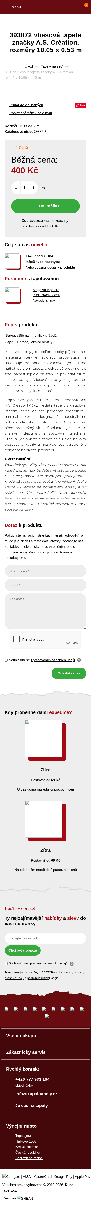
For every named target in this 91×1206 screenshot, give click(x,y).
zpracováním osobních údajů (53, 660)
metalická (39, 335)
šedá (52, 335)
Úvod (29, 66)
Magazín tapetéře (46, 290)
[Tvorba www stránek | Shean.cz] (25, 1198)
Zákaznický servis (26, 1052)
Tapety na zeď (52, 66)
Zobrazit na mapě (29, 1158)
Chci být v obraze (22, 950)
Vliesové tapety (18, 351)
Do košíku (49, 206)
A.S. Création (16, 405)
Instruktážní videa (46, 295)
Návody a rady (44, 300)
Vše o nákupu (21, 1035)
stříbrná (23, 335)
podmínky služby (38, 978)
